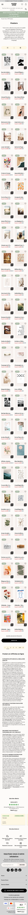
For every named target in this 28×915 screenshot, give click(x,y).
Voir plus (14, 640)
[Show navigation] (2, 4)
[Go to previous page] (5, 647)
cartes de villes (8, 719)
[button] (21, 908)
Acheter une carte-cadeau (15, 890)
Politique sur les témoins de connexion (14, 897)
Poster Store (4, 18)
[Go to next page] (23, 647)
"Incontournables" (6, 786)
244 (20, 647)
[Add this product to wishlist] (12, 54)
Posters (11, 18)
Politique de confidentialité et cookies (14, 899)
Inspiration (5, 778)
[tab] (22, 4)
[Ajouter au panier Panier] (12, 67)
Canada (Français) (14, 908)
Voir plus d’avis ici (14, 829)
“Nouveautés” (16, 786)
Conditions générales (14, 895)
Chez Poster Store (6, 734)
